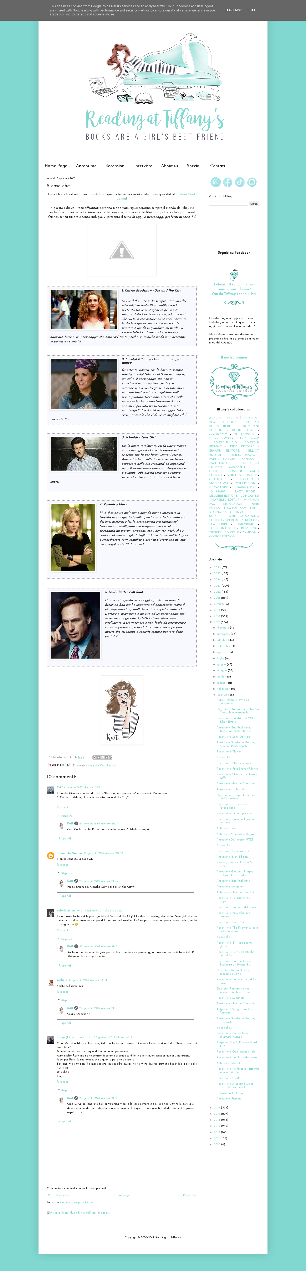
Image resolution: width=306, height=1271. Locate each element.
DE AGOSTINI (245, 434)
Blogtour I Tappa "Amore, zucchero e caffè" (233, 972)
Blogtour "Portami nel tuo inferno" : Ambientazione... (234, 990)
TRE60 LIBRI (248, 528)
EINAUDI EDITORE (224, 450)
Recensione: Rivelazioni (231, 922)
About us (169, 166)
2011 (217, 1138)
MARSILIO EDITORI (225, 499)
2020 (218, 604)
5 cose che (92, 766)
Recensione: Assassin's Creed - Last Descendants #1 (235, 1085)
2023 (217, 585)
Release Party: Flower (230, 1093)
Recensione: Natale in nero (233, 763)
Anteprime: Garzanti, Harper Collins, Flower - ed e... (234, 873)
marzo (221, 682)
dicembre (223, 627)
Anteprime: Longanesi (230, 886)
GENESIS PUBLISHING (226, 471)
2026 (217, 567)
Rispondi (62, 807)
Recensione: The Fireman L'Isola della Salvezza (237, 929)
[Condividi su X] (102, 757)
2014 (217, 1120)
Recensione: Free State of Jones (237, 768)
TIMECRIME (245, 524)
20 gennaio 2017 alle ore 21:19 (113, 1037)
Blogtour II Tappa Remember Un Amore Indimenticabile (237, 711)
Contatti (218, 166)
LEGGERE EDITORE (223, 495)
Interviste (143, 166)
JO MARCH (220, 491)
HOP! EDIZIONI (245, 483)
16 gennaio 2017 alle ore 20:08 (103, 853)
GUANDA (215, 479)
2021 (217, 598)
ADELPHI (216, 418)
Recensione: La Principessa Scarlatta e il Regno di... (233, 963)
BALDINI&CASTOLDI (241, 418)
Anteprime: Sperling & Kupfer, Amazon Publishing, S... (235, 744)
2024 (217, 579)
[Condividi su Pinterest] (110, 757)
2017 (217, 622)
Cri (59, 787)
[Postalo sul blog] (98, 757)
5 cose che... (224, 757)
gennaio (222, 695)
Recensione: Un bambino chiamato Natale (232, 1035)
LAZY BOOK (245, 491)
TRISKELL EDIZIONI (224, 532)
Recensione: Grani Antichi (232, 851)
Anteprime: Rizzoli (228, 1063)
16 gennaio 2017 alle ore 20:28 (102, 910)
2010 (217, 1144)
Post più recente (58, 1195)
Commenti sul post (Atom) (77, 1202)
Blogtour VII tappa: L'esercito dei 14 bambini (236, 797)
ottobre (222, 640)
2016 (217, 1107)
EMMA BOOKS (243, 455)
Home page (121, 1195)
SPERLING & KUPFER (241, 520)
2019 (217, 610)
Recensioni (115, 166)
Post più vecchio (185, 1195)
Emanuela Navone (70, 853)
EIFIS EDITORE (242, 446)
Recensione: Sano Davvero (233, 736)
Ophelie (62, 980)
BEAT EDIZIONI (222, 422)
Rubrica (111, 766)
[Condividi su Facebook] (106, 757)
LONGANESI (250, 495)
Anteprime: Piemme (228, 1098)
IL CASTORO (219, 487)
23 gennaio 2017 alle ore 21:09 (98, 823)
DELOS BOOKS (220, 438)
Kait (103, 766)
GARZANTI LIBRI (242, 467)
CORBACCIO (218, 434)
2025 (217, 573)
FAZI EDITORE (221, 463)
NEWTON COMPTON (241, 508)
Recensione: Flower (228, 751)
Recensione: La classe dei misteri (237, 1057)
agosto (222, 652)
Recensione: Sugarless (230, 998)
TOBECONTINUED (222, 528)
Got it (252, 10)
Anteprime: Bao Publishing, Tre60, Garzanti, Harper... (234, 729)
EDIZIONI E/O (225, 442)
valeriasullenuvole (69, 910)
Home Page (56, 166)
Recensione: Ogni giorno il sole (235, 1051)
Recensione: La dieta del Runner (237, 907)
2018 (217, 616)
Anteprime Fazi (226, 828)
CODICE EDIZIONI (222, 536)
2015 (217, 1114)
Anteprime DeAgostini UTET (235, 839)
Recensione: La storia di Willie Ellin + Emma (235, 720)
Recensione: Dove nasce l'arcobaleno (231, 806)
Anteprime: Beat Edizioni (232, 856)
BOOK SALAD (243, 430)
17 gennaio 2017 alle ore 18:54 (88, 980)
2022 (217, 591)
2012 (217, 1132)
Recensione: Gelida (228, 1078)
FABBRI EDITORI (222, 459)
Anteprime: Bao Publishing (233, 880)
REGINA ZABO (220, 512)
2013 (217, 1126)
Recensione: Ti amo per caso (234, 813)
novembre (224, 634)
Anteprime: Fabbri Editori (232, 789)
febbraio (223, 688)
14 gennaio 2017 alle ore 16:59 (81, 787)
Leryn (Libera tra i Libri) (75, 1037)
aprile (221, 676)
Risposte (66, 816)
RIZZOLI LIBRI (246, 512)
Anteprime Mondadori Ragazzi (236, 834)
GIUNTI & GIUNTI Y (242, 475)
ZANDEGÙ (249, 532)
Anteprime (86, 166)
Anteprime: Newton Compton (235, 783)
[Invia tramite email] (94, 757)
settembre (224, 646)
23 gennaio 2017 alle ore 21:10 (98, 946)
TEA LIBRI (218, 524)
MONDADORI (233, 504)
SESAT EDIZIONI (222, 516)
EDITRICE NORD (246, 438)
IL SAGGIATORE (244, 487)
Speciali (194, 166)
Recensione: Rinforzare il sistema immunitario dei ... (237, 1070)
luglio (221, 658)
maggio (222, 670)
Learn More (234, 10)
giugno (222, 664)
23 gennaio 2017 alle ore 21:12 (98, 1098)
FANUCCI (248, 459)
